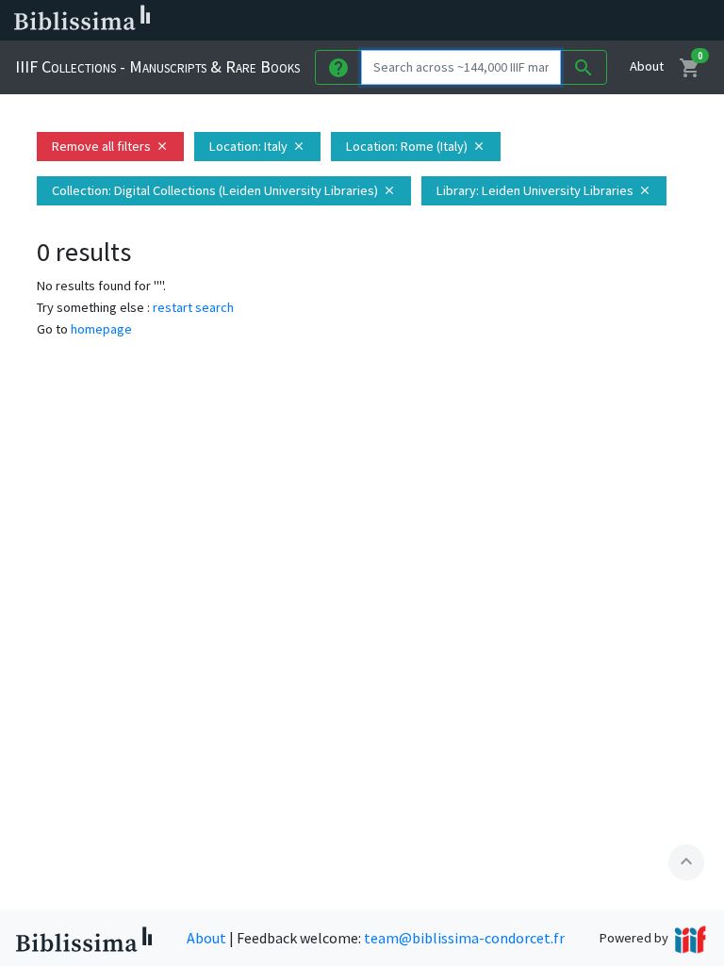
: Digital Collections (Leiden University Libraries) (224, 190)
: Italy (257, 146)
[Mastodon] (569, 20)
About (647, 65)
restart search (193, 307)
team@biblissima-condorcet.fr (464, 937)
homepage (101, 328)
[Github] (630, 20)
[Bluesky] (539, 20)
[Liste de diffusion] (479, 20)
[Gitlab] (660, 20)
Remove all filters (110, 146)
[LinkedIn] (509, 20)
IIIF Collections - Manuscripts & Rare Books (157, 66)
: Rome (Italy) (415, 146)
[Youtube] (599, 20)
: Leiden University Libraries (543, 190)
